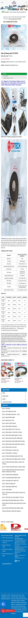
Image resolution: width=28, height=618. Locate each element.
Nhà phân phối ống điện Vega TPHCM (12, 500)
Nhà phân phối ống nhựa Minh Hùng (12, 508)
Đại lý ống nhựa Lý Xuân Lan (10, 450)
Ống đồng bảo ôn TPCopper (18, 379)
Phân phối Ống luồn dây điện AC (11, 511)
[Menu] (2, 2)
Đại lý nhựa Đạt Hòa (8, 420)
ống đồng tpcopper (21, 609)
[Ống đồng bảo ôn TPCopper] (21, 369)
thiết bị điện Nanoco (20, 606)
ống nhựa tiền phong (21, 598)
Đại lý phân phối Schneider (10, 474)
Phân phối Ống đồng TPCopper (5, 379)
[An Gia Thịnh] (14, 2)
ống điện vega (20, 602)
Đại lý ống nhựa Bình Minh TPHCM (12, 435)
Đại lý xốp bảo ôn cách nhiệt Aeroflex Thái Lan (13, 493)
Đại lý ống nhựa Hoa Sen (9, 447)
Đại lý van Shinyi (7, 489)
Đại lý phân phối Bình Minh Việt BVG (12, 456)
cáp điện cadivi (15, 600)
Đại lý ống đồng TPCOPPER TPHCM (12, 432)
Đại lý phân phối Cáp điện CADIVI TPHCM (13, 459)
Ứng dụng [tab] (5, 76)
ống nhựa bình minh (16, 595)
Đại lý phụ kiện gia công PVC (10, 480)
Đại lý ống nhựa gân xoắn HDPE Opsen (13, 441)
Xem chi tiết (3, 382)
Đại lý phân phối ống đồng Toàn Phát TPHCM (13, 463)
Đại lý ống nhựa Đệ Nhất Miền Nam (12, 438)
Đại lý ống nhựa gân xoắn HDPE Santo (13, 444)
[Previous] (1, 374)
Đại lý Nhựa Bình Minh (8, 417)
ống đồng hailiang (16, 608)
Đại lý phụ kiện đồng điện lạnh (11, 477)
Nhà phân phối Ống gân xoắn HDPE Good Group (14, 504)
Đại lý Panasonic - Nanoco (9, 453)
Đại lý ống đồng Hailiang (9, 426)
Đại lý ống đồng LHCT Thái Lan (11, 429)
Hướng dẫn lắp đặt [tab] (8, 78)
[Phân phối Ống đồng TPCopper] (7, 369)
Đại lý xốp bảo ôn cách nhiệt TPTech (13, 497)
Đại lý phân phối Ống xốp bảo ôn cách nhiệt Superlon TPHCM (13, 470)
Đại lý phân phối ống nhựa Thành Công (13, 467)
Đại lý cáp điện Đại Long (9, 411)
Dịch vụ (5, 17)
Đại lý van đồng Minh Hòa (9, 486)
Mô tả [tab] (4, 73)
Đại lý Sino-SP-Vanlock (8, 483)
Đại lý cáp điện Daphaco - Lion (11, 414)
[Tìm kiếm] (26, 2)
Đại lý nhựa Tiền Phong (9, 423)
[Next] (27, 374)
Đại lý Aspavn (6, 408)
